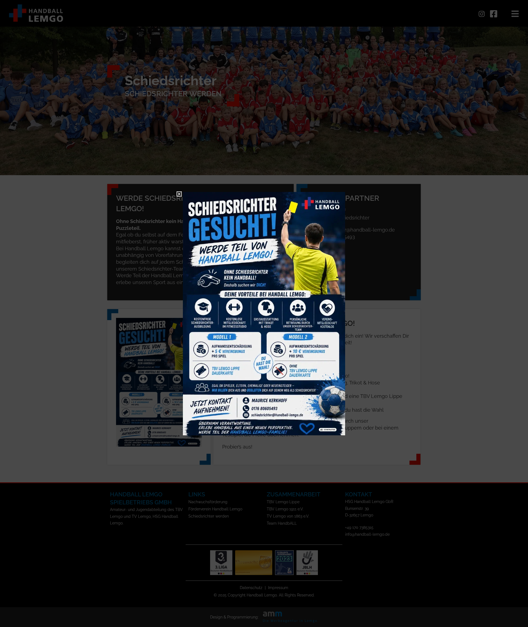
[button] (179, 194)
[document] (264, 313)
